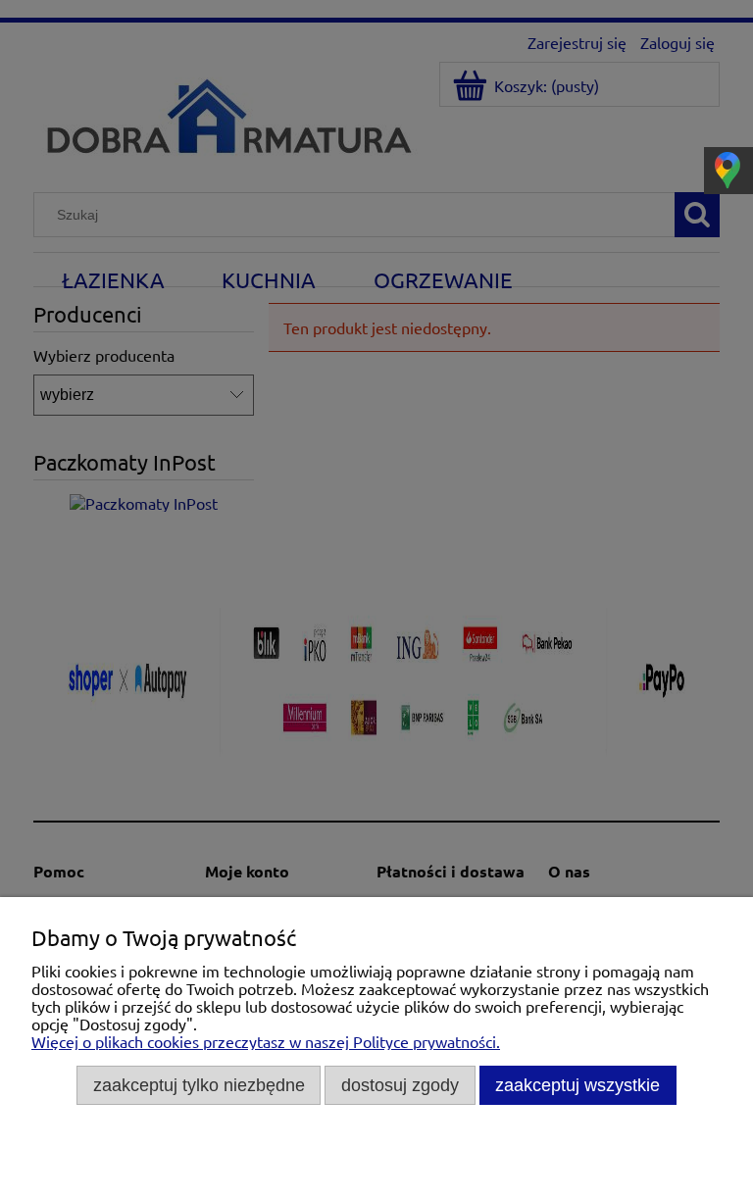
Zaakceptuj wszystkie (577, 1084)
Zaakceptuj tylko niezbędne (199, 1084)
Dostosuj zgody (400, 1084)
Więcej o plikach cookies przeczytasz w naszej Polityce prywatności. (265, 1041)
